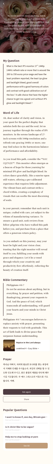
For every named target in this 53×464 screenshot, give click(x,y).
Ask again (26, 392)
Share (26, 399)
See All (26, 445)
